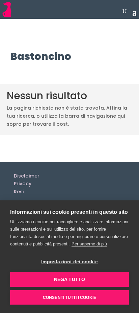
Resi (19, 191)
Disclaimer (26, 175)
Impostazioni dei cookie (69, 261)
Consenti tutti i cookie (69, 297)
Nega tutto (69, 279)
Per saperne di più (89, 243)
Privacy (22, 183)
